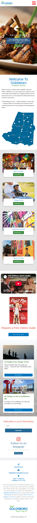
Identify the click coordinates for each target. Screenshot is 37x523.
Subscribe (18, 430)
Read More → (18, 174)
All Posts (18, 453)
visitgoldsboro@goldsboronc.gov (11, 492)
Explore (18, 46)
